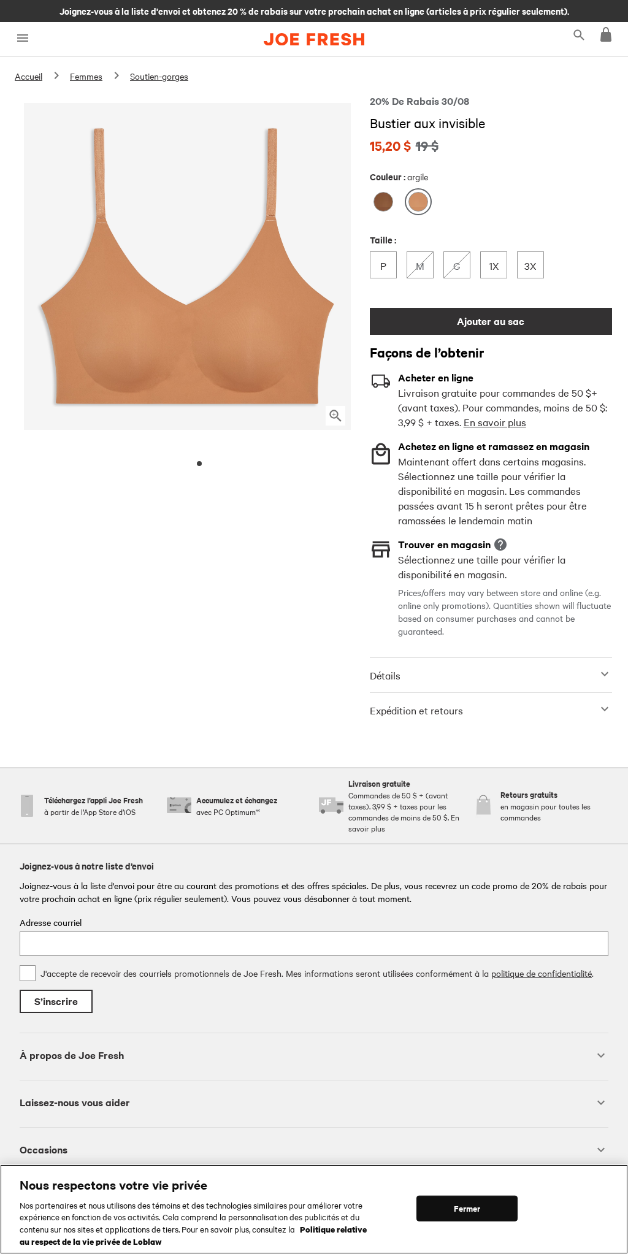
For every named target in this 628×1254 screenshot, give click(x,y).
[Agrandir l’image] (335, 416)
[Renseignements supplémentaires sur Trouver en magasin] (500, 544)
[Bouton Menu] (22, 38)
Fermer (467, 1208)
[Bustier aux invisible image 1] (199, 463)
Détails (385, 675)
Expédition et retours (416, 710)
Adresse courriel (51, 922)
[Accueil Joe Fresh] (314, 39)
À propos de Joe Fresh (72, 1055)
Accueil (28, 76)
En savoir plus (495, 422)
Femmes (86, 76)
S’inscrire (56, 1001)
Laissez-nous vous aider (75, 1102)
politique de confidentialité (541, 973)
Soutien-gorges (159, 76)
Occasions (43, 1149)
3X (534, 265)
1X (497, 265)
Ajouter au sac (490, 321)
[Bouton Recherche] (579, 34)
